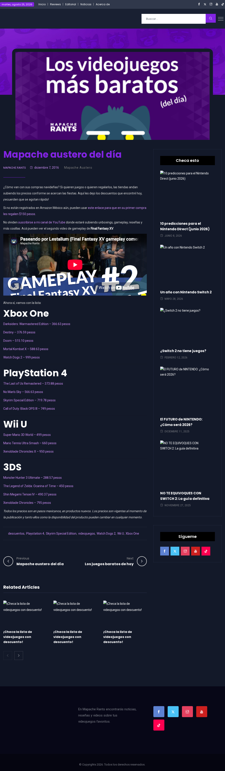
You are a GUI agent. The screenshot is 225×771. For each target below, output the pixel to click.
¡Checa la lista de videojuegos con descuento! (17, 637)
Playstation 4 (35, 533)
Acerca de (103, 4)
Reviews (55, 4)
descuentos (16, 533)
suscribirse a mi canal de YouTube (41, 222)
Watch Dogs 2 (106, 533)
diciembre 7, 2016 (46, 167)
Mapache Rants (14, 167)
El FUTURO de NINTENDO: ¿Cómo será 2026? (181, 422)
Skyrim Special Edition (61, 533)
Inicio (42, 4)
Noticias (85, 4)
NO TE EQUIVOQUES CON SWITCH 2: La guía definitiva (184, 496)
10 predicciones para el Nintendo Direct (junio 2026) (185, 226)
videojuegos (86, 533)
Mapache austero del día (40, 561)
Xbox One (132, 533)
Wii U (120, 533)
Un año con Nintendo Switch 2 (186, 292)
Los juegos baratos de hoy (109, 561)
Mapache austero (78, 167)
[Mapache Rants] (27, 18)
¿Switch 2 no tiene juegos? (183, 351)
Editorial (70, 4)
